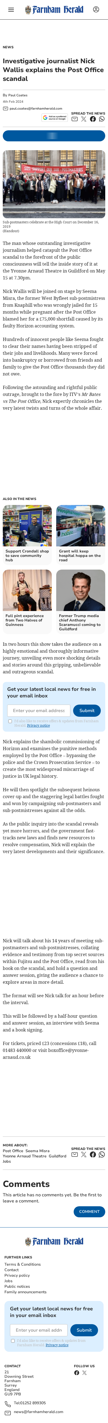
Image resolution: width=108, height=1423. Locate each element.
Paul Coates (17, 95)
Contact (11, 1270)
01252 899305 (33, 1403)
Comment (89, 1211)
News (8, 47)
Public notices (17, 1286)
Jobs (8, 1281)
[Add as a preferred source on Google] (55, 117)
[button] (11, 9)
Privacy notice (38, 725)
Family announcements (25, 1292)
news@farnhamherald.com (38, 1412)
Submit (86, 711)
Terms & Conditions (22, 1264)
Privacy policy (17, 1275)
